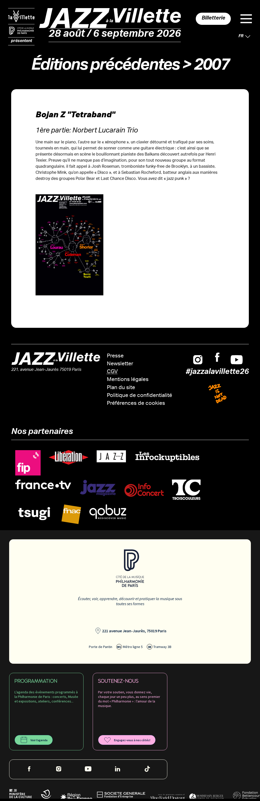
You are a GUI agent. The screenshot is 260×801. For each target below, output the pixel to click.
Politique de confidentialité (139, 395)
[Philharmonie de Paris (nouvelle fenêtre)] (21, 30)
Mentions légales (128, 379)
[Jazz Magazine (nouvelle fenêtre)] (97, 488)
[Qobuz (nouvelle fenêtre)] (107, 512)
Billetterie (213, 19)
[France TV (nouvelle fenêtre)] (43, 484)
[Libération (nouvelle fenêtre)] (68, 457)
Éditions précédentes (105, 67)
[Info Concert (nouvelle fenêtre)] (144, 490)
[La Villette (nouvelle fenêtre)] (21, 16)
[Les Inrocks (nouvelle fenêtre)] (167, 456)
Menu (246, 19)
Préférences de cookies (136, 403)
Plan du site (121, 388)
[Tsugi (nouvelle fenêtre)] (34, 513)
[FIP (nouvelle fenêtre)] (28, 463)
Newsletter (120, 364)
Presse (115, 356)
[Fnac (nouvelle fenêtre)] (71, 514)
